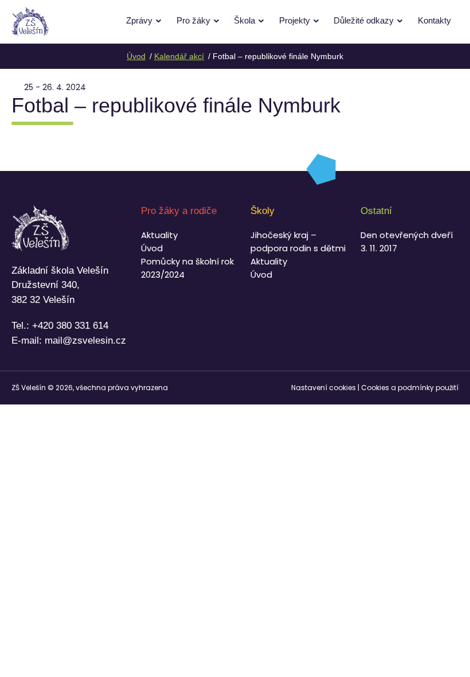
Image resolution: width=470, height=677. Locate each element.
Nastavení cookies (323, 387)
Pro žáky (193, 20)
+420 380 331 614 (70, 325)
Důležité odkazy (364, 20)
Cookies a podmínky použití (410, 387)
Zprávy (139, 20)
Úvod (152, 248)
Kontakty (434, 20)
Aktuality (159, 235)
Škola (244, 20)
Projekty (294, 20)
